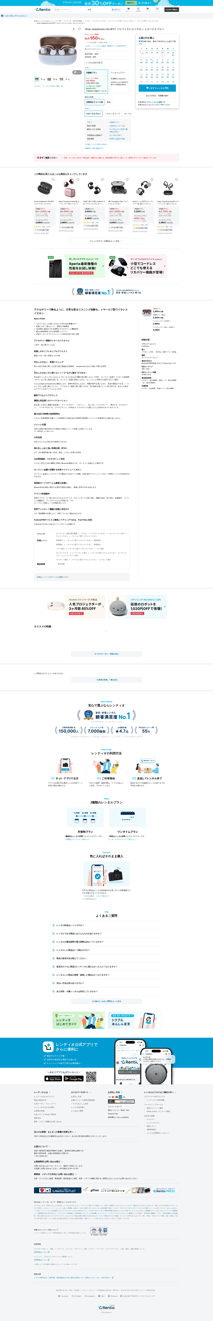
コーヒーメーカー (114, 1213)
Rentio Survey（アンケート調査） (159, 1111)
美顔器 (70, 1213)
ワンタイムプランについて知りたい (122, 839)
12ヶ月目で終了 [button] (115, 135)
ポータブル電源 (113, 1216)
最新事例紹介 (151, 1129)
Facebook (64, 1296)
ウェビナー (151, 1119)
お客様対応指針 (150, 1290)
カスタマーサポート (80, 1092)
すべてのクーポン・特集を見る (106, 654)
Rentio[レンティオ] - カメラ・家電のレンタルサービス (55, 1202)
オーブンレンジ (102, 1213)
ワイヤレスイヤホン (98, 533)
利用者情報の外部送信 (104, 1290)
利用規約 (77, 1290)
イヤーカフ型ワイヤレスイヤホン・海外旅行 (83, 540)
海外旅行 (59, 540)
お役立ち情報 (149, 1116)
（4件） (97, 222)
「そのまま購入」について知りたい (96, 896)
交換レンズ (99, 1205)
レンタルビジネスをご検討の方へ (159, 1092)
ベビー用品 (74, 1216)
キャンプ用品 (103, 1216)
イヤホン (83, 533)
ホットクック (87, 1213)
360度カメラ (113, 1205)
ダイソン (153, 1210)
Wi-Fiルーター (83, 1210)
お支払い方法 (76, 1097)
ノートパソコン (45, 1210)
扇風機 (153, 1213)
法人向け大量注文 (172, 9)
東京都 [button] (143, 41)
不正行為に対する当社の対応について (132, 1290)
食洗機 (94, 1213)
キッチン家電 (128, 1213)
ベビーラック (62, 1216)
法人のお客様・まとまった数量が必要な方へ (53, 1132)
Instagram (91, 1296)
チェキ (92, 1208)
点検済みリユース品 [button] (117, 126)
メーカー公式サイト (49, 577)
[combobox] (73, 9)
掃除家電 (41, 1213)
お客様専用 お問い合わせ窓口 (47, 1162)
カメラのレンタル (39, 1205)
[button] (73, 29)
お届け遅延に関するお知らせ (15, 16)
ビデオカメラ (149, 1205)
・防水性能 (60, 564)
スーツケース (123, 1216)
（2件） (146, 225)
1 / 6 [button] (78, 72)
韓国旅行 (59, 544)
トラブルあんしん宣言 (79, 1104)
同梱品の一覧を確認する (93, 148)
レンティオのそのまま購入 (44, 1107)
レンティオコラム (153, 1123)
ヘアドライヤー (62, 1213)
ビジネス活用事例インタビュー (158, 1133)
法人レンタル (171, 1208)
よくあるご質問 (77, 1111)
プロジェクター (99, 1210)
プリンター (61, 1210)
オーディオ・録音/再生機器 (66, 533)
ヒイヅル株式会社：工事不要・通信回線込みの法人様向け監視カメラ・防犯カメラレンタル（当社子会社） (72, 1278)
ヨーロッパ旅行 (62, 560)
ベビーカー (53, 1216)
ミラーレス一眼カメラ (87, 1205)
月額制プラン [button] (114, 122)
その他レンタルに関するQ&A (95, 144)
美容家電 (78, 1213)
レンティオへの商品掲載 (155, 1100)
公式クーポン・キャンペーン (45, 1104)
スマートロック (137, 1208)
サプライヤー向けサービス (154, 1097)
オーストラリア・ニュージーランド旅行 (71, 553)
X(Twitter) (77, 1296)
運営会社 (37, 1118)
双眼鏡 (70, 1208)
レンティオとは (41, 1092)
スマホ (91, 1210)
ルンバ (134, 1210)
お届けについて (41, 1146)
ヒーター (158, 1213)
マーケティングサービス (153, 1104)
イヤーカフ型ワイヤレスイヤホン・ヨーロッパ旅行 (91, 560)
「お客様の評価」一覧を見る (106, 680)
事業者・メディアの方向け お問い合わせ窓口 (54, 1174)
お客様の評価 (39, 1111)
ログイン (117, 9)
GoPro (106, 1205)
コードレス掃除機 (171, 1210)
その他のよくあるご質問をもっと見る (106, 1001)
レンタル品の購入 (78, 1107)
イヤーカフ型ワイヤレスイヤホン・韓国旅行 (83, 544)
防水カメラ (169, 1205)
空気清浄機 (108, 1210)
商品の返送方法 (40, 1100)
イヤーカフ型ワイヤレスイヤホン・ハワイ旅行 (86, 549)
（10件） (48, 227)
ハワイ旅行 (60, 549)
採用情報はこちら (40, 1252)
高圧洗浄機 (166, 1213)
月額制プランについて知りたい (78, 839)
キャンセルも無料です (157, 102)
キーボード (70, 1210)
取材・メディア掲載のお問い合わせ (48, 1122)
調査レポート (151, 1126)
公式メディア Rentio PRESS (45, 1114)
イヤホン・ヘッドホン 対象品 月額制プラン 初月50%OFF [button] (105, 46)
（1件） (171, 227)
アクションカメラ (126, 1205)
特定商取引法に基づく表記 (64, 1290)
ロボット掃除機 (145, 1210)
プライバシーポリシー (88, 1290)
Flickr (102, 1296)
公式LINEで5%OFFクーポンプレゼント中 (139, 1296)
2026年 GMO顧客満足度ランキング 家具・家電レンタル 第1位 (106, 721)
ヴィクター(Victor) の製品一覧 (53, 86)
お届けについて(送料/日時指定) (83, 1100)
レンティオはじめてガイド (44, 1097)
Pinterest (113, 1296)
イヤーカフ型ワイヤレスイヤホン (84, 536)
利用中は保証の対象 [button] (117, 139)
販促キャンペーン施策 (155, 1108)
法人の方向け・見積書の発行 (157, 96)
